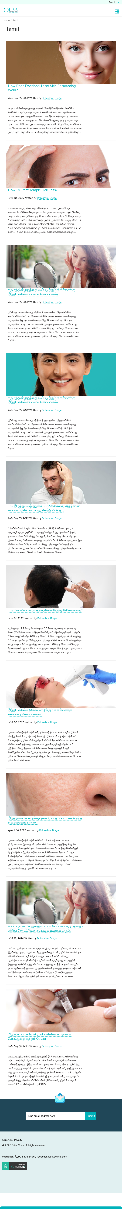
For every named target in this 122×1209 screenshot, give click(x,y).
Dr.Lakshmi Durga (51, 98)
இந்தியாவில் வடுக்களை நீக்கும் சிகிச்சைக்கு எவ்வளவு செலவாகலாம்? (40, 712)
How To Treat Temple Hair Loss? (33, 190)
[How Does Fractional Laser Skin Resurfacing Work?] (61, 62)
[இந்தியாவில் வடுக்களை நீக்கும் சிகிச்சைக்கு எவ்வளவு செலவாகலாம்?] (61, 686)
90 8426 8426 (26, 1156)
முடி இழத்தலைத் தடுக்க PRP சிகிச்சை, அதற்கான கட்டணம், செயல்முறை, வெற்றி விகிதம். (44, 508)
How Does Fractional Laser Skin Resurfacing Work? (42, 88)
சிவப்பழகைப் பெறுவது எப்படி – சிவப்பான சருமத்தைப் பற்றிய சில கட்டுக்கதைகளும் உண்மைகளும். (45, 928)
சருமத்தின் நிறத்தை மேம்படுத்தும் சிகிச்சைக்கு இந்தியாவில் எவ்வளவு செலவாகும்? (41, 292)
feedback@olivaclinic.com (52, 1156)
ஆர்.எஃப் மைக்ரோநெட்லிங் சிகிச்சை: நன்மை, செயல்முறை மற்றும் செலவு (40, 1036)
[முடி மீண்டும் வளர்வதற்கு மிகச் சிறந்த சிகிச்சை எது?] (61, 586)
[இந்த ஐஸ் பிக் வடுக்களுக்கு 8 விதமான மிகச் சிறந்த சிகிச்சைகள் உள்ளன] (61, 794)
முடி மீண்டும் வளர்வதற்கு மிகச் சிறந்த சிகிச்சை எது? (45, 610)
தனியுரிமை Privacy (12, 1139)
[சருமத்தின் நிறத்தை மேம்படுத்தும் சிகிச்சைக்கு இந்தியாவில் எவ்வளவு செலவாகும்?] (61, 266)
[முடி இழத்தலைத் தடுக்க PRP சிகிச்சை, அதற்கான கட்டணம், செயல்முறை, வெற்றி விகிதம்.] (61, 482)
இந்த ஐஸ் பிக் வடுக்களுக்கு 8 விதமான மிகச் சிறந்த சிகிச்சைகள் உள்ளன (45, 820)
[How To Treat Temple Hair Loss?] (61, 166)
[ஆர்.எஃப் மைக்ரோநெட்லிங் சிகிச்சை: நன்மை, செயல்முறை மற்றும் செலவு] (61, 1010)
